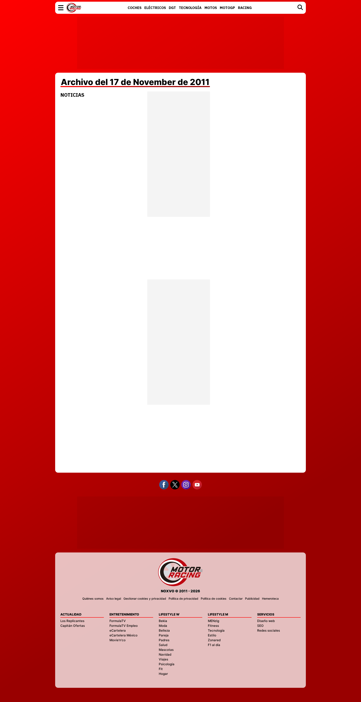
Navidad (165, 654)
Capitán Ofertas (72, 626)
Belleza (164, 630)
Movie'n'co (117, 640)
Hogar (163, 674)
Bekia (163, 621)
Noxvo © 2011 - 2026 (180, 591)
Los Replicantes (72, 621)
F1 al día (214, 645)
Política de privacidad (183, 598)
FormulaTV (117, 621)
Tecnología (216, 630)
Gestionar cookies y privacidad (144, 598)
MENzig (213, 621)
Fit (161, 669)
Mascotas (166, 650)
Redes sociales (268, 630)
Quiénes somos (93, 598)
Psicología (166, 664)
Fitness (213, 626)
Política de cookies (213, 598)
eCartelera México (123, 635)
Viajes (163, 659)
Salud (163, 645)
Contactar (236, 598)
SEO (260, 626)
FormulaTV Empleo (123, 626)
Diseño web (266, 621)
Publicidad (252, 598)
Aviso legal (113, 598)
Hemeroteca (270, 598)
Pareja (164, 635)
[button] (61, 7)
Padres (164, 640)
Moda (163, 626)
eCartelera (117, 630)
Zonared (214, 640)
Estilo (212, 635)
